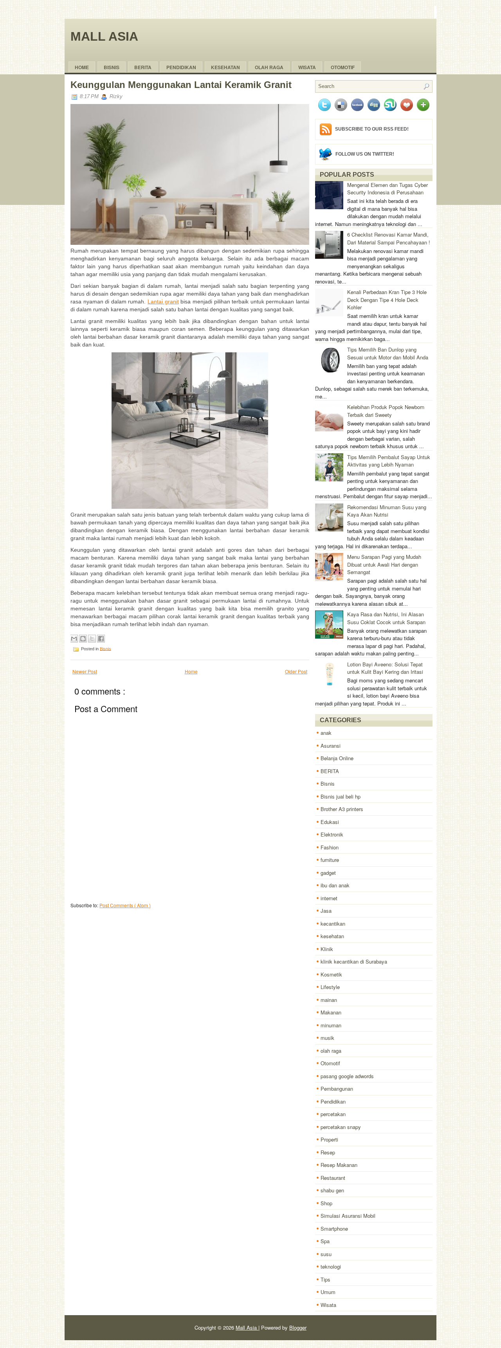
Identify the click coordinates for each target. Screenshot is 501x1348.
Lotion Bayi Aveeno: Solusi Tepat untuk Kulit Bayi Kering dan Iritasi (385, 668)
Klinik (327, 949)
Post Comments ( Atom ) (125, 905)
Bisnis (111, 67)
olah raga (269, 67)
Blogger (297, 1327)
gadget (328, 872)
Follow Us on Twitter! (364, 153)
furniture (330, 859)
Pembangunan (337, 1088)
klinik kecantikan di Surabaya (354, 961)
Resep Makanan (339, 1165)
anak (326, 732)
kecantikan (333, 923)
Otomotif (343, 67)
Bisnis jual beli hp (340, 796)
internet (329, 898)
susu (326, 1254)
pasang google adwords (347, 1076)
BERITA (330, 771)
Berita (142, 67)
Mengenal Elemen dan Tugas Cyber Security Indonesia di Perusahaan (387, 188)
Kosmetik (331, 974)
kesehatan (332, 936)
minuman (331, 1025)
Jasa (326, 910)
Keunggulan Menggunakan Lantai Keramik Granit (181, 84)
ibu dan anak (335, 885)
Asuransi (331, 745)
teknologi (331, 1266)
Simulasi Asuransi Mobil (348, 1215)
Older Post (296, 671)
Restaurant (333, 1177)
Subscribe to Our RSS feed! (372, 129)
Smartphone (334, 1228)
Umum (328, 1292)
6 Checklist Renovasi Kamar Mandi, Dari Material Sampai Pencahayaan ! (388, 238)
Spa (325, 1241)
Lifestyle (330, 987)
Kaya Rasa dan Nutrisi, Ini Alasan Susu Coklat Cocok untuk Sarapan (386, 618)
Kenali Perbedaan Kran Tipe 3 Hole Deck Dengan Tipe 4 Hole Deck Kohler (387, 299)
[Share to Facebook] (101, 639)
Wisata (307, 67)
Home (82, 67)
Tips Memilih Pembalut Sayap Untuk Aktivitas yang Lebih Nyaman (388, 460)
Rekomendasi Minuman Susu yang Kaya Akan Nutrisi (386, 511)
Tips (325, 1279)
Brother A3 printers (342, 809)
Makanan (331, 1012)
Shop (326, 1203)
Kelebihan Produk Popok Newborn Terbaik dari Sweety (385, 410)
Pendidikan (333, 1101)
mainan (329, 999)
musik (327, 1037)
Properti (329, 1139)
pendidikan (181, 67)
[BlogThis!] (83, 639)
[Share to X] (92, 639)
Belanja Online (337, 758)
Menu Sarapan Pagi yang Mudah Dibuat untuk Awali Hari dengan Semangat (384, 564)
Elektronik (332, 834)
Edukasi (330, 822)
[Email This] (74, 639)
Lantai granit (163, 301)
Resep (328, 1152)
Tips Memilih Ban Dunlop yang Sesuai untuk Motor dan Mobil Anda (387, 353)
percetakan (333, 1114)
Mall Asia (104, 36)
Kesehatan (225, 67)
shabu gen (332, 1190)
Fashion (330, 847)
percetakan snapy (341, 1127)
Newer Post (84, 671)
